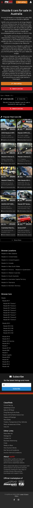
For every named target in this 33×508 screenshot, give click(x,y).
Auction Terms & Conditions (13, 452)
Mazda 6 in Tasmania (8, 282)
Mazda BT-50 (6, 348)
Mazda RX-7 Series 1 (9, 303)
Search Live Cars (17, 89)
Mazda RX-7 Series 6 (9, 310)
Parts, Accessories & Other (12, 424)
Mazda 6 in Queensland (22, 269)
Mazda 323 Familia (8, 341)
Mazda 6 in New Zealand (9, 253)
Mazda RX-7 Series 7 (9, 315)
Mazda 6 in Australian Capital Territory (13, 279)
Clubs (5, 443)
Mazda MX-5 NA (8, 326)
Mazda (7, 95)
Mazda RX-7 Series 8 (9, 317)
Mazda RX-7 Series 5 (9, 308)
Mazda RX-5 (6, 364)
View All (6, 427)
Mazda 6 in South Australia (10, 276)
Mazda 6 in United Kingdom (10, 260)
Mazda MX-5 (6, 323)
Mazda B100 (6, 357)
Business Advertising (10, 441)
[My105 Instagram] (18, 500)
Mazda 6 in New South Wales (10, 266)
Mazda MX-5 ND (8, 333)
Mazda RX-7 (6, 301)
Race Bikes (7, 419)
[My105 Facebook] (14, 500)
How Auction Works (10, 448)
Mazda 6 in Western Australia (10, 273)
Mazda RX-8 (6, 336)
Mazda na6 (5, 366)
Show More (17, 240)
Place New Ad (8, 433)
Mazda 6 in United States (9, 257)
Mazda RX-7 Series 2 (9, 306)
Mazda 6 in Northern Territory (10, 286)
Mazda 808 (5, 350)
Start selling (22, 2)
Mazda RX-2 (6, 343)
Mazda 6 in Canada (7, 263)
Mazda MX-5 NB (8, 328)
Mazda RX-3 (6, 339)
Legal (22, 494)
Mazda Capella (6, 355)
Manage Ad (7, 436)
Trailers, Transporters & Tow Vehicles (15, 422)
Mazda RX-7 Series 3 (9, 319)
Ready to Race (8, 445)
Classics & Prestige (10, 417)
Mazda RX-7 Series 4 (9, 313)
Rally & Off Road (9, 410)
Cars (1, 95)
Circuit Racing (8, 405)
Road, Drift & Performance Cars (14, 415)
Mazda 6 (5, 353)
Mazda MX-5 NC (8, 330)
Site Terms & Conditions (11, 450)
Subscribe (22, 99)
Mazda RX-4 (6, 362)
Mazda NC (5, 359)
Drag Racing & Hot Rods (11, 412)
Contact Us (7, 438)
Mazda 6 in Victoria (7, 269)
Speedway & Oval (9, 408)
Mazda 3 (5, 346)
